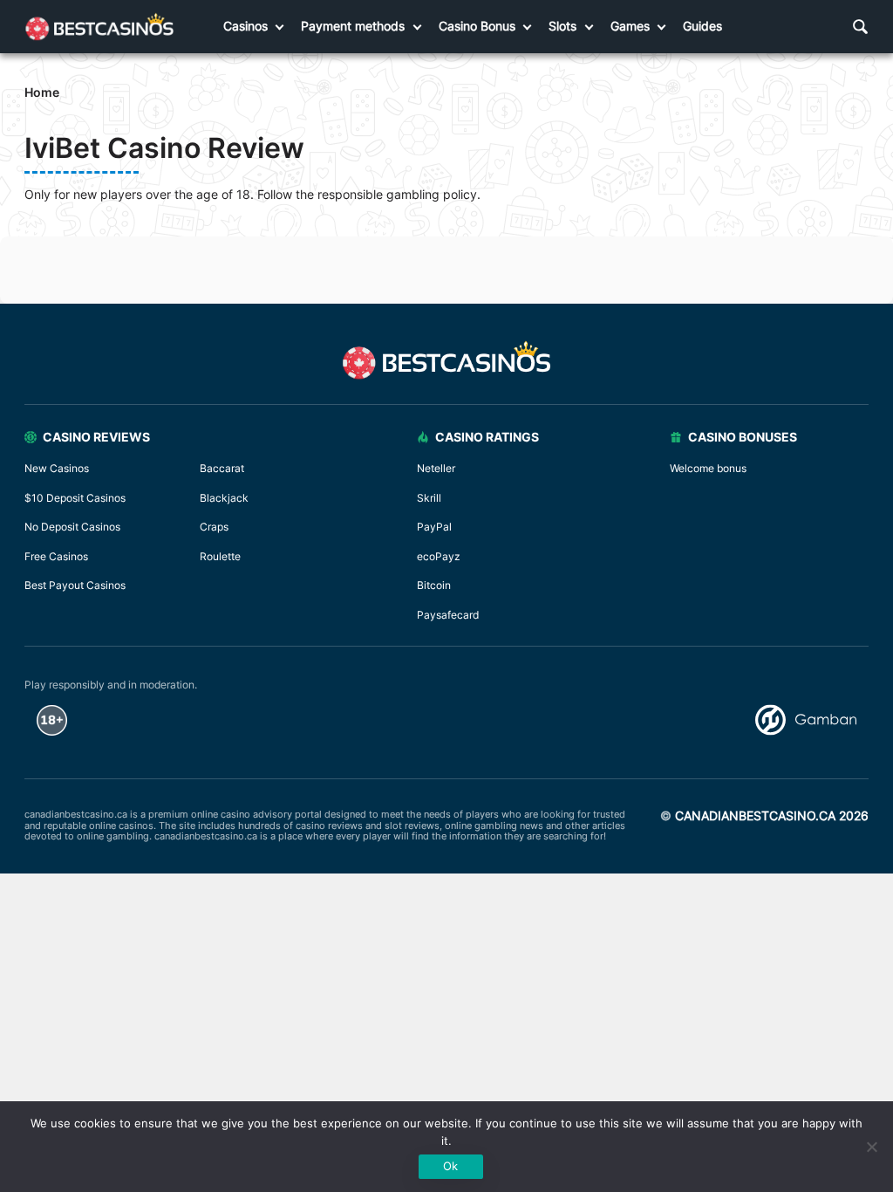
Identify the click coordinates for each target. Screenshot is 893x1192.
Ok (450, 1166)
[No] (871, 1146)
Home (41, 92)
